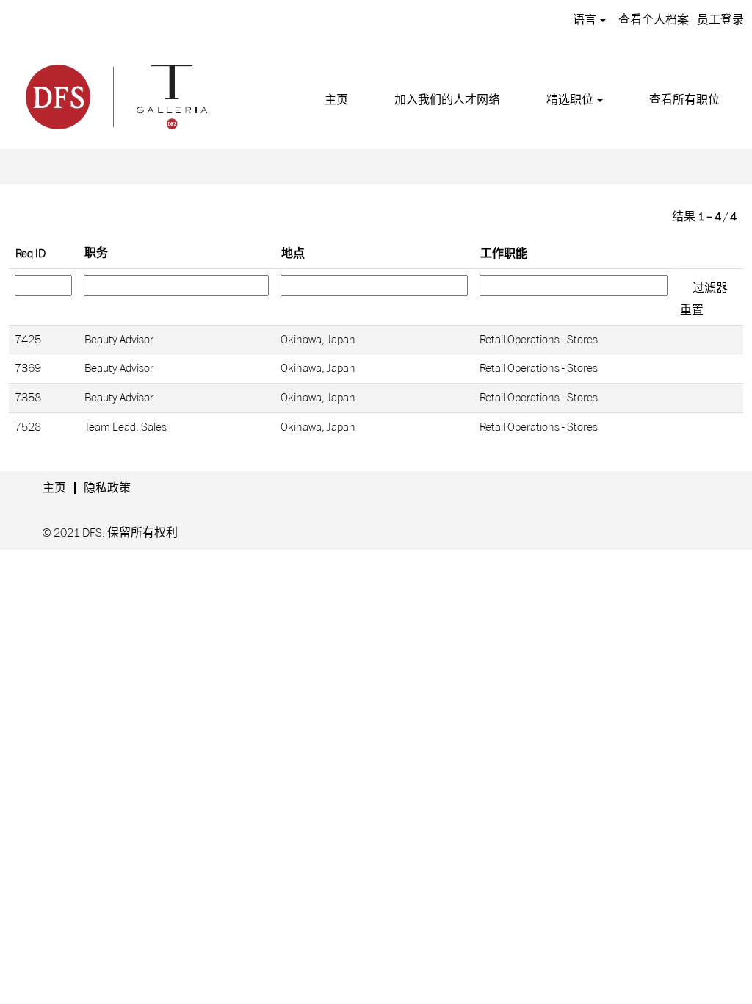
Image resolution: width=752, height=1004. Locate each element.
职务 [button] (96, 252)
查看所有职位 (684, 100)
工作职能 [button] (503, 253)
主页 (336, 100)
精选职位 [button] (571, 100)
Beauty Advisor (118, 339)
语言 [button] (586, 19)
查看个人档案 (653, 19)
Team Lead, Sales (125, 427)
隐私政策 (107, 488)
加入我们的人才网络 (447, 100)
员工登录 (720, 19)
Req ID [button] (30, 253)
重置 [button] (692, 310)
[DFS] (115, 95)
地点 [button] (293, 253)
